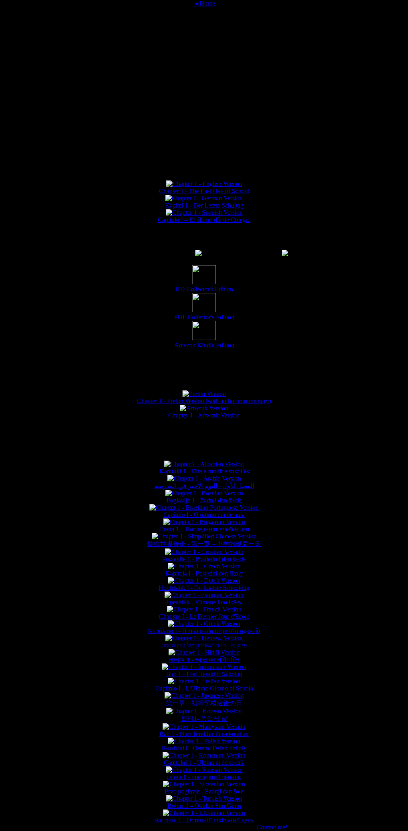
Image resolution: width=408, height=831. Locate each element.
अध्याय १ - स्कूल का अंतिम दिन (204, 659)
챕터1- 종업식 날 (204, 718)
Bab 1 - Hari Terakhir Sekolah (204, 674)
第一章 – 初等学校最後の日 (204, 703)
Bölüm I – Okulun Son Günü (204, 805)
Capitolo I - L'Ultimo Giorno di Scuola (204, 688)
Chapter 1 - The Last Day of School (204, 191)
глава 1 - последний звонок (204, 777)
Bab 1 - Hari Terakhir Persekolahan (204, 733)
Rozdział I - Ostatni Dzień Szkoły (204, 748)
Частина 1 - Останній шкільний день (204, 820)
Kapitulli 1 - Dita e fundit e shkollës (204, 471)
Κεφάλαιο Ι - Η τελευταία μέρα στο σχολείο (204, 630)
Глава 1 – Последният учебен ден (204, 529)
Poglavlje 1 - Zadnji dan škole (204, 500)
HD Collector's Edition (204, 289)
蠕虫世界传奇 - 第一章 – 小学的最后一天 (204, 543)
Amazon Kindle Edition (204, 345)
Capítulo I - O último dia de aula (204, 514)
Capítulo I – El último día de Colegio (204, 219)
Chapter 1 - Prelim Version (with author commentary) (204, 401)
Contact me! (272, 827)
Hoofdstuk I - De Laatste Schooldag (204, 587)
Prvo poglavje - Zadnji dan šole (204, 791)
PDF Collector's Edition (204, 317)
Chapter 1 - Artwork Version (204, 415)
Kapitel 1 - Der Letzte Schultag (204, 205)
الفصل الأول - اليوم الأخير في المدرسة (204, 486)
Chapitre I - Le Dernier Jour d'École (204, 616)
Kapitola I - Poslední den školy (204, 573)
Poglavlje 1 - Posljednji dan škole (204, 559)
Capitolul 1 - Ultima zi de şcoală (204, 762)
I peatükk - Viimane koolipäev (204, 602)
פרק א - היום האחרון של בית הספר (204, 645)
